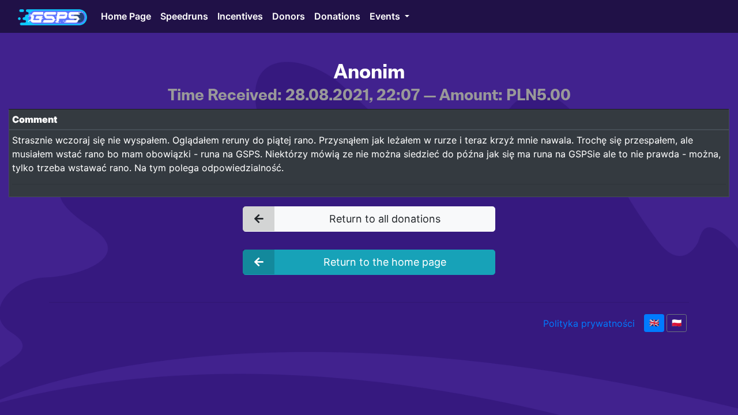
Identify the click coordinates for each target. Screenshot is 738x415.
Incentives (240, 16)
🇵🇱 (676, 322)
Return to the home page (384, 262)
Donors (288, 16)
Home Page (126, 16)
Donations (337, 16)
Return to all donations (384, 219)
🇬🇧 (654, 322)
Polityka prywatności (589, 323)
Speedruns (184, 16)
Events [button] (386, 16)
